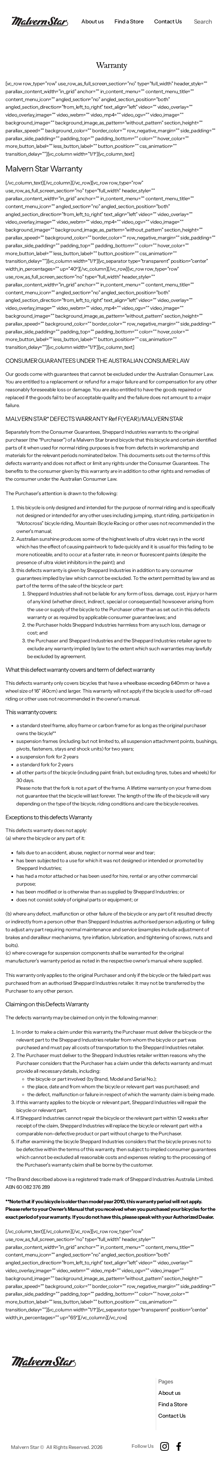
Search (203, 21)
